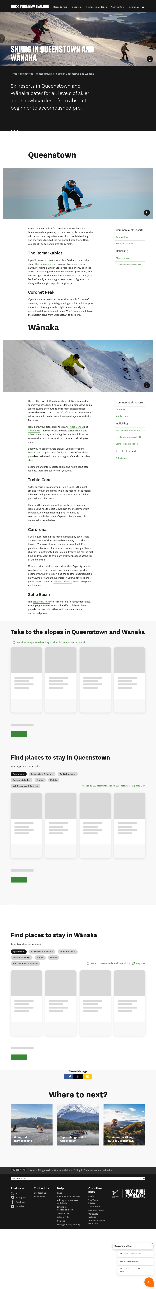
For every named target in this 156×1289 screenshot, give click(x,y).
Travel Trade (94, 1206)
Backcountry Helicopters (128, 430)
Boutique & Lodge (21, 780)
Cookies (61, 1221)
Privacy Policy (64, 1217)
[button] (60, 6)
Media (91, 1196)
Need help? (39, 1196)
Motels (53, 780)
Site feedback (40, 1193)
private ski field (41, 601)
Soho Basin (35, 452)
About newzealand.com (68, 1196)
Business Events (96, 1210)
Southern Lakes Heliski (127, 444)
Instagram (20, 1197)
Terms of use (63, 1213)
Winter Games (63, 581)
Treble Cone (76, 426)
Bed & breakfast (67, 774)
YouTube (19, 1206)
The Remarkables (44, 264)
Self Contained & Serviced (25, 786)
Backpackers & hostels (42, 774)
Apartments (18, 774)
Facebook (20, 1202)
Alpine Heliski (122, 258)
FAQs (59, 1193)
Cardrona (34, 430)
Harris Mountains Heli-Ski (128, 264)
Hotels (40, 780)
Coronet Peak (122, 237)
